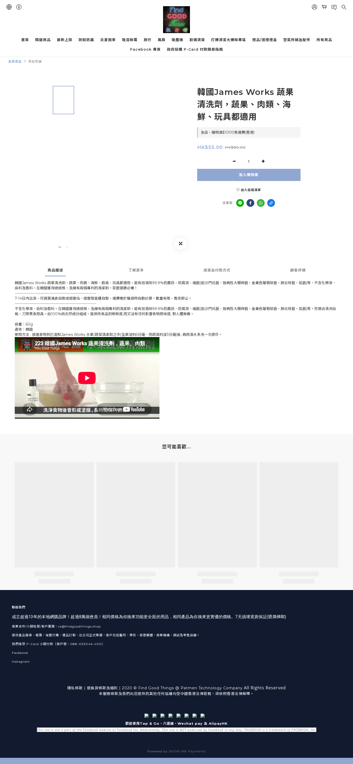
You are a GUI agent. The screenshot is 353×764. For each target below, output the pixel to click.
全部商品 (15, 61)
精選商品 (43, 39)
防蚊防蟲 (86, 39)
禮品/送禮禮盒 (264, 39)
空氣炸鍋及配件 (296, 39)
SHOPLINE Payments (187, 751)
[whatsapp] (261, 203)
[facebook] (250, 203)
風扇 (161, 39)
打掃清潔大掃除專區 (228, 39)
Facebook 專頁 (145, 49)
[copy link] (271, 203)
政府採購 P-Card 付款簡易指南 (195, 49)
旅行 (147, 39)
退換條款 (276, 616)
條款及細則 (108, 688)
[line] (240, 203)
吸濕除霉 (129, 39)
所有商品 (324, 39)
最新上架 (64, 39)
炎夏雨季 (108, 39)
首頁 (25, 39)
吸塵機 (177, 39)
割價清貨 (197, 39)
